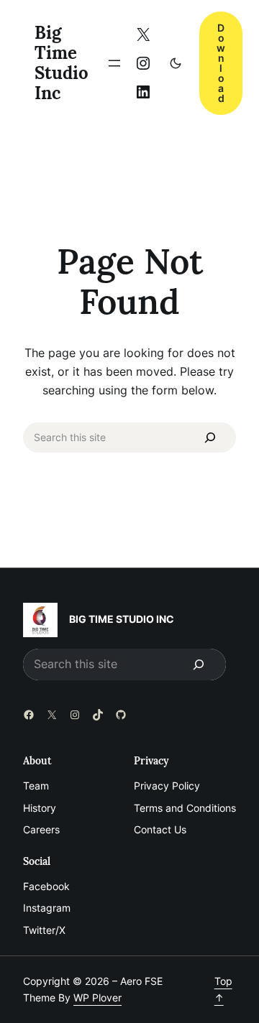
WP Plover (97, 997)
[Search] (210, 437)
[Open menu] (114, 63)
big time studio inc (61, 62)
